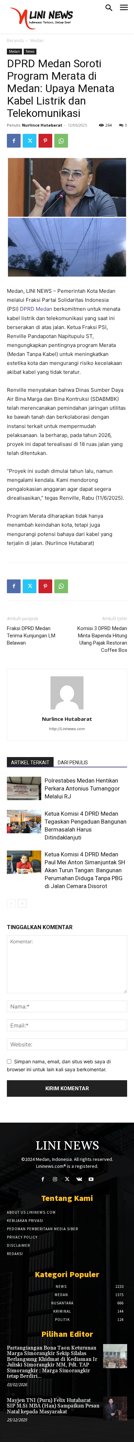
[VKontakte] (79, 1179)
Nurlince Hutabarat (42, 125)
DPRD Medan (36, 309)
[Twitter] (29, 141)
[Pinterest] (45, 141)
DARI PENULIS (73, 762)
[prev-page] (11, 903)
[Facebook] (14, 141)
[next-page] (22, 903)
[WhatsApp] (61, 141)
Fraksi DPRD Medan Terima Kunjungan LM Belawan (31, 635)
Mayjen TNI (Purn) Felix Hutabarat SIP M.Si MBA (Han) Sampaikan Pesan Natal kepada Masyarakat (53, 1406)
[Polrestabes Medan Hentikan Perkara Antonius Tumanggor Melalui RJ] (24, 788)
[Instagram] (55, 1179)
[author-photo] (67, 709)
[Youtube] (91, 1179)
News (30, 51)
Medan (37, 40)
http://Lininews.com (67, 728)
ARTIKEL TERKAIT (30, 762)
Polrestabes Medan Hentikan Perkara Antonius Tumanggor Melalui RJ (82, 788)
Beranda (15, 40)
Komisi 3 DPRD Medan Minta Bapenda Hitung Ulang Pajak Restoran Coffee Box (102, 639)
